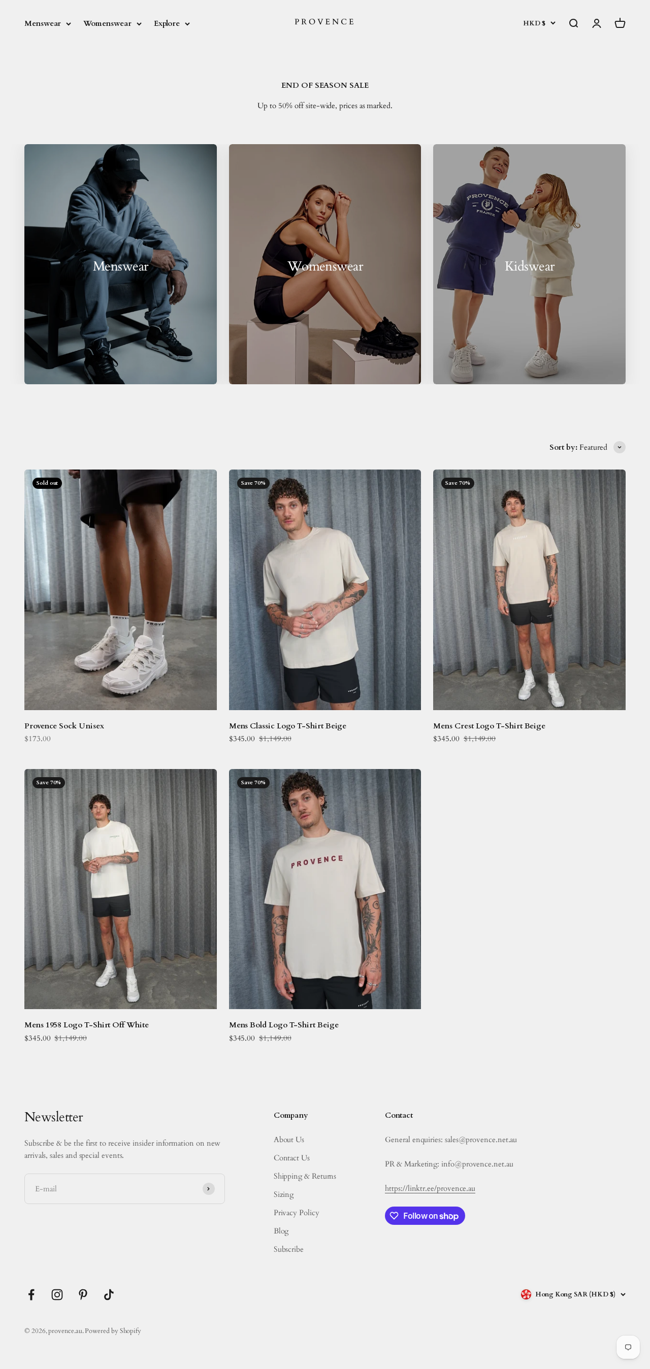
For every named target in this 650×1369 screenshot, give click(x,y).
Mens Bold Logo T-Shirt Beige (284, 1025)
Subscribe (289, 1249)
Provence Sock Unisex (64, 726)
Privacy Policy (296, 1213)
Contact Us (292, 1158)
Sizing (284, 1194)
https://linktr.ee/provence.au (430, 1188)
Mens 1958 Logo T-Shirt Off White (86, 1025)
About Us (289, 1139)
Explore (167, 23)
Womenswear (107, 23)
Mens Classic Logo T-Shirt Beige (288, 726)
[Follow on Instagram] (57, 1294)
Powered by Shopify (113, 1330)
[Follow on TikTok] (109, 1294)
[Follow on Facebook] (31, 1294)
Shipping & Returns (305, 1176)
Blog (281, 1231)
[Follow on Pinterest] (83, 1294)
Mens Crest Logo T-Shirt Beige (489, 726)
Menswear (42, 23)
